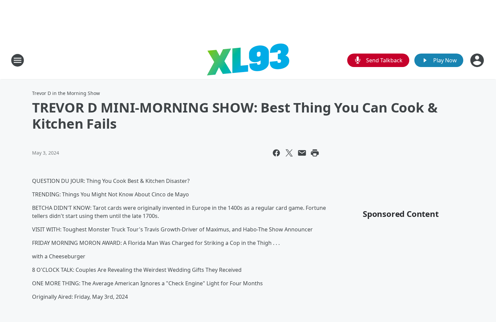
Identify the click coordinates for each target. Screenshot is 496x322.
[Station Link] (248, 60)
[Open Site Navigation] (17, 60)
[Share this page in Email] (302, 153)
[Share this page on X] (289, 153)
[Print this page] (315, 153)
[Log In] (477, 60)
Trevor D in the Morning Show (66, 93)
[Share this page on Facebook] (276, 153)
